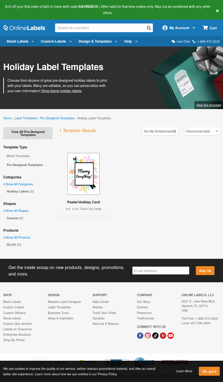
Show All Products (17, 237)
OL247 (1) (14, 244)
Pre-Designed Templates (57, 118)
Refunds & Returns (106, 323)
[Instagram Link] (148, 335)
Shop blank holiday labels (61, 90)
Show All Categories (19, 184)
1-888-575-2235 (208, 41)
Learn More (184, 371)
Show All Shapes (17, 210)
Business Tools (58, 313)
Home (7, 118)
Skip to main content (16, 9)
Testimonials (145, 318)
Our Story (143, 301)
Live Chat (183, 41)
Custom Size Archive (17, 323)
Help (128, 41)
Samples (99, 318)
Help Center (101, 301)
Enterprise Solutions (17, 334)
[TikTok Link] (155, 335)
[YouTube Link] (170, 335)
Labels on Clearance (17, 329)
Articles (98, 307)
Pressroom (144, 313)
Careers (142, 307)
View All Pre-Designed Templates (28, 133)
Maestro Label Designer (64, 301)
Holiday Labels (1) (20, 191)
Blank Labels (17, 41)
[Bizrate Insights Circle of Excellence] (153, 357)
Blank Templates (18, 156)
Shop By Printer (14, 340)
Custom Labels (53, 41)
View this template (208, 105)
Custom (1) (15, 218)
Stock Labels (12, 318)
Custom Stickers (14, 313)
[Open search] (149, 28)
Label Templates (25, 118)
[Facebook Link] (140, 335)
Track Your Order (104, 313)
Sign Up (205, 270)
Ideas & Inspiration (61, 318)
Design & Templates (95, 41)
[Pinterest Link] (163, 335)
